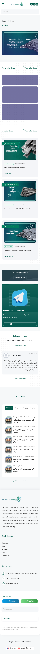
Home (4, 21)
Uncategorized (9, 164)
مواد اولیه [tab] (33, 408)
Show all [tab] (9, 408)
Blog (3, 552)
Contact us (5, 543)
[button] (15, 56)
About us (5, 549)
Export (4, 546)
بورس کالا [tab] (25, 408)
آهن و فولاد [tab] (17, 408)
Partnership (5, 555)
